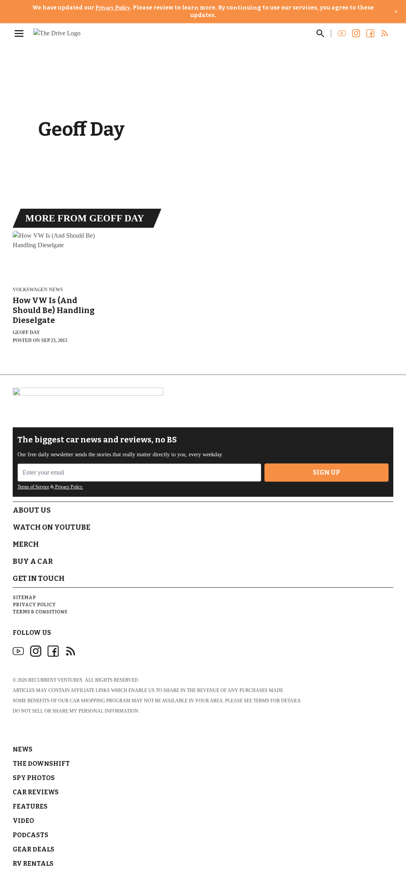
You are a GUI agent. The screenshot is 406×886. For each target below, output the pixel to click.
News (23, 749)
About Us (32, 510)
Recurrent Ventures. (56, 680)
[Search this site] (320, 33)
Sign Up (326, 472)
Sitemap (24, 597)
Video (23, 820)
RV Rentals (33, 863)
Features (30, 806)
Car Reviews (36, 792)
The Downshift (41, 763)
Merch (26, 544)
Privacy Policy (113, 8)
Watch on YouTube (51, 527)
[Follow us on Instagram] (356, 33)
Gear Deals (33, 849)
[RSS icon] (70, 651)
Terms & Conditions (40, 612)
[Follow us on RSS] (385, 33)
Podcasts (30, 835)
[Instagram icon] (35, 651)
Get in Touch (39, 578)
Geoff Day (26, 332)
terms (261, 700)
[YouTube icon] (18, 651)
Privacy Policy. (68, 487)
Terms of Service (33, 487)
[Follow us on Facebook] (370, 33)
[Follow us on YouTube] (342, 33)
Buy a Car (33, 561)
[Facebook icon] (53, 651)
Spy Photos (34, 778)
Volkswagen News (38, 289)
